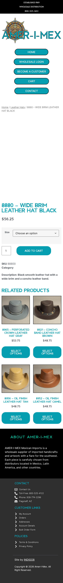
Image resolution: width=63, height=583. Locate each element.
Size (7, 232)
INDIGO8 (29, 559)
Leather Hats (17, 107)
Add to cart (34, 250)
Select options (16, 352)
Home (5, 107)
